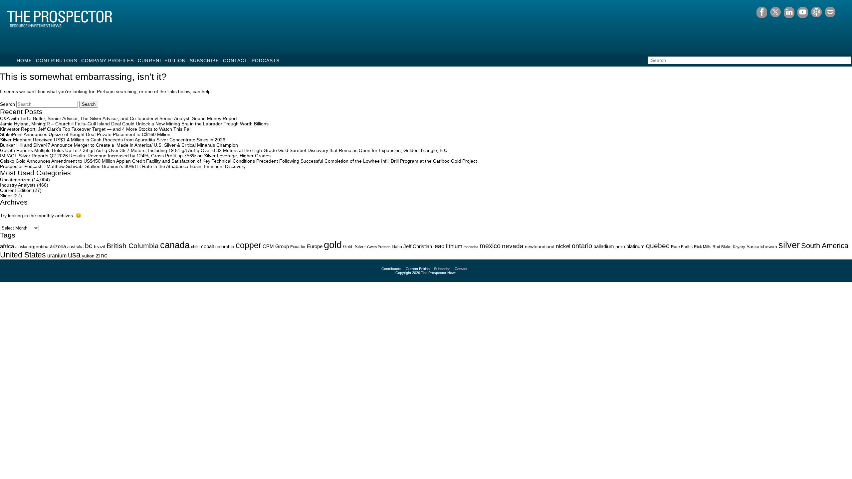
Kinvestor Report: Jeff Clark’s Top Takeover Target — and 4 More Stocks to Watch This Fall (95, 129)
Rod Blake (722, 246)
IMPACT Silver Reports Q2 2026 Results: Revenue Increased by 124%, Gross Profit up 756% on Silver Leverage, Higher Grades (135, 155)
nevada (513, 245)
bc (89, 245)
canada (175, 245)
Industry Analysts (18, 185)
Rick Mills (702, 246)
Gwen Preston (378, 247)
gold (333, 244)
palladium (603, 246)
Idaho (397, 246)
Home (24, 60)
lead (439, 245)
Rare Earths (682, 246)
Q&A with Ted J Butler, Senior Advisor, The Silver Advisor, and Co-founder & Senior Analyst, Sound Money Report (118, 118)
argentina (39, 246)
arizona (58, 246)
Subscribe (204, 60)
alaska (21, 246)
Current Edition (162, 60)
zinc (101, 255)
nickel (563, 246)
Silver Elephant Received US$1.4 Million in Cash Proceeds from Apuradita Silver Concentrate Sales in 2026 (112, 139)
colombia (224, 246)
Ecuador (298, 246)
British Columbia (132, 245)
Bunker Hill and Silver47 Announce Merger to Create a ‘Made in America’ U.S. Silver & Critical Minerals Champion (119, 145)
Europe (314, 246)
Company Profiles (107, 60)
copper (248, 245)
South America (824, 245)
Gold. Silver (354, 246)
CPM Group (276, 246)
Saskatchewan (761, 246)
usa (74, 254)
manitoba (471, 247)
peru (620, 246)
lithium (454, 246)
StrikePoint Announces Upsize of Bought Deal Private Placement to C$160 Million (85, 134)
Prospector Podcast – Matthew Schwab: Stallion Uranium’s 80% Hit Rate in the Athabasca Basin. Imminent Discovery (123, 166)
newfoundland (539, 246)
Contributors (56, 60)
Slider (6, 195)
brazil (99, 246)
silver (789, 245)
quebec (658, 245)
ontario (582, 245)
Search (7, 104)
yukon (88, 255)
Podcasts (266, 60)
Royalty (739, 247)
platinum (635, 246)
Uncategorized (15, 179)
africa (7, 246)
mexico (490, 245)
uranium (57, 255)
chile (195, 247)
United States (23, 254)
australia (75, 246)
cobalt (207, 246)
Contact (235, 60)
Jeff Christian (417, 246)
